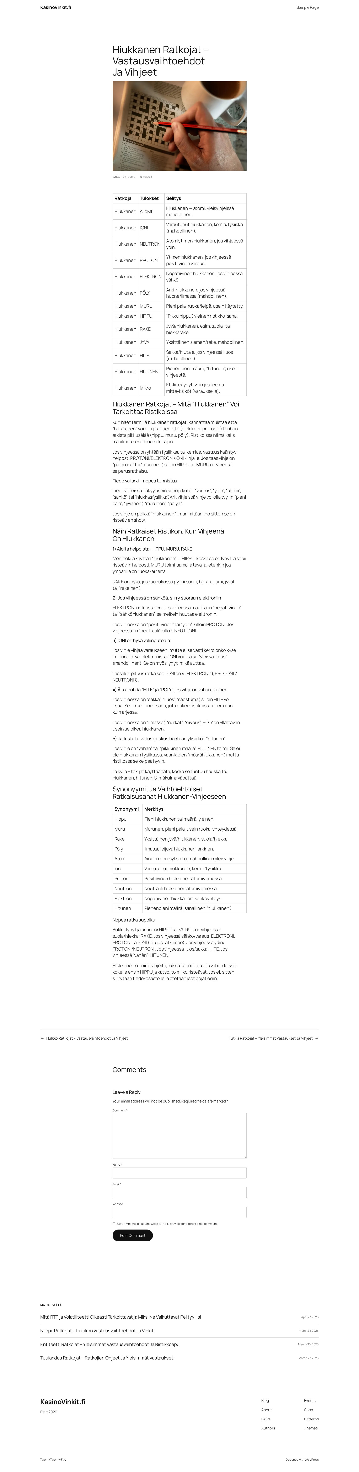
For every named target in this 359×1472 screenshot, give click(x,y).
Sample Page (308, 7)
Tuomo (130, 177)
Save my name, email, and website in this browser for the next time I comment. (167, 1224)
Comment (120, 1110)
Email (117, 1184)
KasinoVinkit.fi (55, 7)
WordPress (312, 1459)
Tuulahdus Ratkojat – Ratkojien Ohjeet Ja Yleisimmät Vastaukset (106, 1358)
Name (117, 1164)
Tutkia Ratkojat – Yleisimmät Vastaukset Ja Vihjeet (271, 1038)
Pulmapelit (145, 177)
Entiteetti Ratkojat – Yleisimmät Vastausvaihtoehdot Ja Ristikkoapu (109, 1344)
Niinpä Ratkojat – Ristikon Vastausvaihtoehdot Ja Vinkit (97, 1330)
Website (118, 1204)
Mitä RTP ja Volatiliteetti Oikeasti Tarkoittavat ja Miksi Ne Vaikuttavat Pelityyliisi (120, 1317)
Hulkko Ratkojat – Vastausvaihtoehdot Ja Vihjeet (87, 1038)
